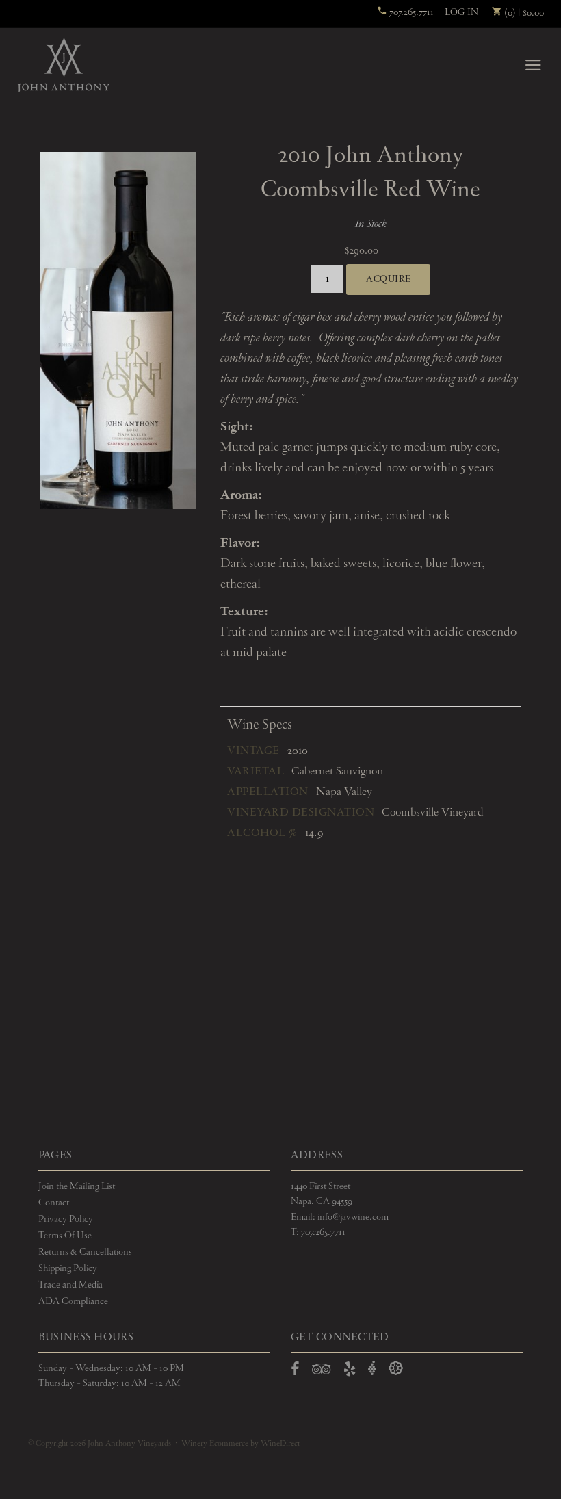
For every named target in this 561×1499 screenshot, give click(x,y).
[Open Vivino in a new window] (372, 1368)
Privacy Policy (65, 1219)
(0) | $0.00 (523, 13)
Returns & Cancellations (85, 1252)
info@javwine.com (353, 1217)
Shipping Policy (67, 1268)
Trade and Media (70, 1285)
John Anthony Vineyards (63, 65)
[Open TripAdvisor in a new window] (321, 1372)
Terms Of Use (65, 1235)
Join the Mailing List (76, 1186)
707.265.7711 (410, 12)
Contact (53, 1203)
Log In (461, 12)
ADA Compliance (73, 1301)
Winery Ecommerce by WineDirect (240, 1443)
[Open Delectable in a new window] (396, 1368)
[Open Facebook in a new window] (295, 1372)
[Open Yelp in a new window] (349, 1372)
